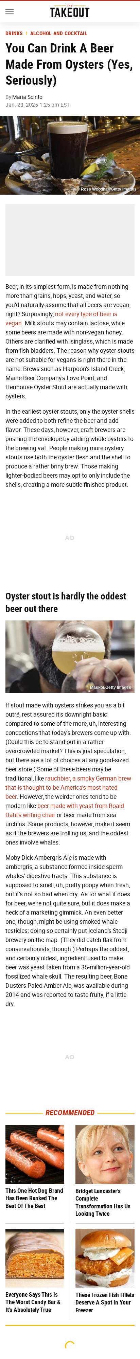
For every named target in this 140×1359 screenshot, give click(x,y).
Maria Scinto (27, 97)
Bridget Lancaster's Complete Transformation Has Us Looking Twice (102, 1202)
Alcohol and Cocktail (58, 33)
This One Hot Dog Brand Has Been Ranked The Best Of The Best (34, 1198)
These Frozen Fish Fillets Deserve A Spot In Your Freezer (104, 1302)
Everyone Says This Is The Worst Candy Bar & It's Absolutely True (32, 1302)
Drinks (14, 33)
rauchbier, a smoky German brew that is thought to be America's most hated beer (68, 788)
